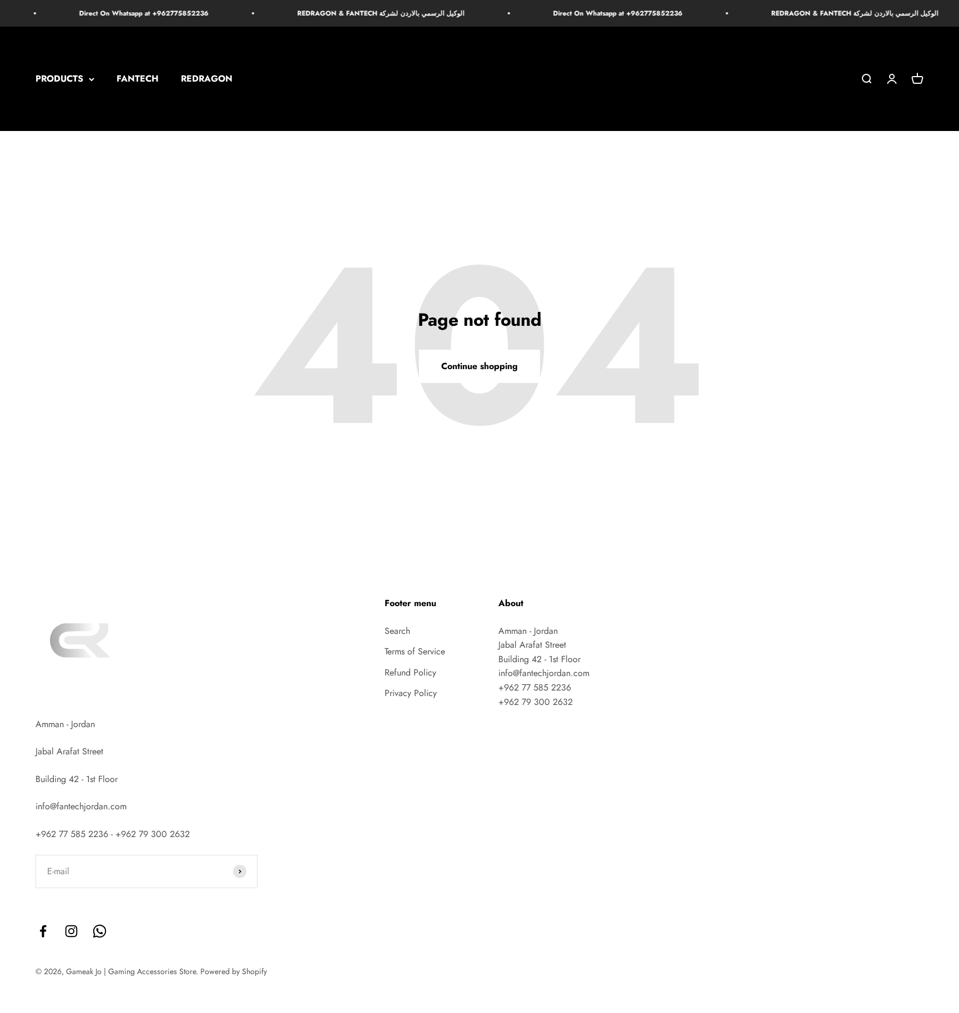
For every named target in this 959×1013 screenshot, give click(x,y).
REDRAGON (207, 79)
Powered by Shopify (233, 971)
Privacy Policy (411, 693)
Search (397, 630)
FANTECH (138, 79)
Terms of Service (415, 651)
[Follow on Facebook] (43, 931)
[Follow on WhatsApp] (99, 931)
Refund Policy (410, 672)
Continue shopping (479, 366)
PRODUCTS (59, 79)
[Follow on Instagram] (71, 931)
